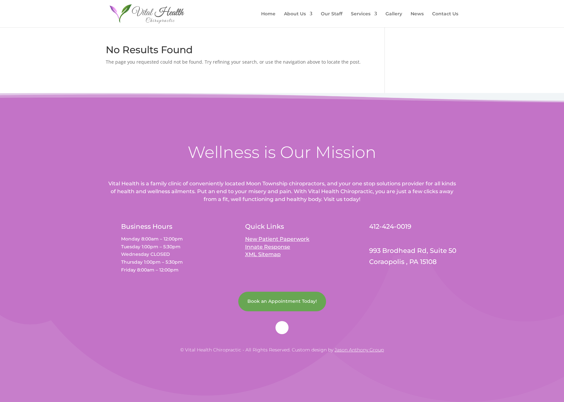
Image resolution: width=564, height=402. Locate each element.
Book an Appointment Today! (282, 301)
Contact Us (445, 14)
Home (268, 14)
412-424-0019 (390, 226)
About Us (295, 14)
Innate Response (267, 247)
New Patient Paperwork (277, 239)
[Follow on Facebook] (282, 327)
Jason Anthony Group (359, 350)
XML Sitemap (263, 254)
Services (360, 14)
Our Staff (331, 14)
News (417, 14)
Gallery (393, 14)
